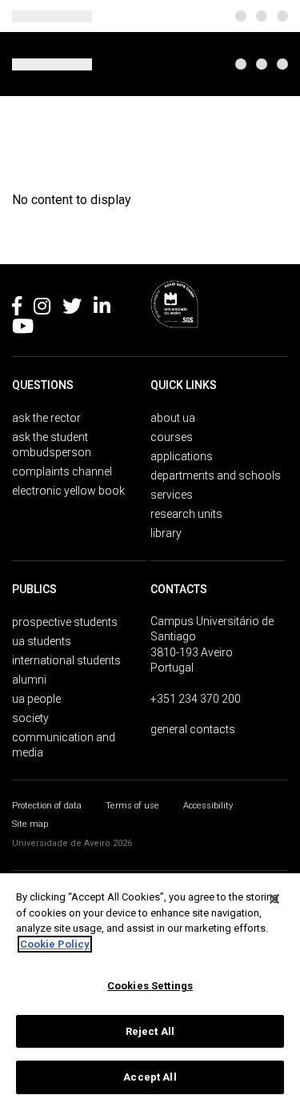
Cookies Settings (150, 986)
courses (171, 437)
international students (66, 660)
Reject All (150, 1031)
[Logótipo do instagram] (42, 309)
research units (186, 513)
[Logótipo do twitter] (72, 309)
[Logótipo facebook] (17, 309)
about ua (172, 417)
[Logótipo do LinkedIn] (102, 309)
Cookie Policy (55, 944)
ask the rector (46, 417)
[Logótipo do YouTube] (23, 329)
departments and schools (215, 475)
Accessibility (208, 805)
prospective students (65, 622)
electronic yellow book (68, 490)
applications (181, 456)
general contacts (192, 729)
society (30, 718)
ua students (41, 641)
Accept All (149, 1077)
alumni (29, 679)
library (166, 533)
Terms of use (132, 805)
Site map (30, 824)
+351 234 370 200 (195, 698)
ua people (36, 698)
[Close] (274, 898)
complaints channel (62, 471)
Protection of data (47, 805)
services (171, 494)
